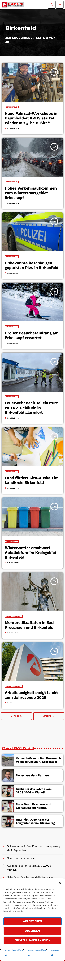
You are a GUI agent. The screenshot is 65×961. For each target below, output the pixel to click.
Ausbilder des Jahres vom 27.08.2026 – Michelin (34, 790)
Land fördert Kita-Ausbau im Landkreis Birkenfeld (32, 480)
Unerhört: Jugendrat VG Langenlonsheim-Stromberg (35, 821)
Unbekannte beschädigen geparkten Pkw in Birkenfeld (31, 265)
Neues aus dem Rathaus (32, 775)
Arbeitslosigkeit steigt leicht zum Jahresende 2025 (31, 695)
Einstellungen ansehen (33, 940)
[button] (60, 882)
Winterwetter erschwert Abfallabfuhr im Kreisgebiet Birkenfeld (30, 552)
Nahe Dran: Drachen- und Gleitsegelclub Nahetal (33, 806)
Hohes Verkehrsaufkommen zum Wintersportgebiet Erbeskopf (31, 193)
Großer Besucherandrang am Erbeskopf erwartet (31, 335)
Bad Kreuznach (13, 616)
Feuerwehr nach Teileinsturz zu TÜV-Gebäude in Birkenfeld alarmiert (31, 408)
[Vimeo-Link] (13, 5)
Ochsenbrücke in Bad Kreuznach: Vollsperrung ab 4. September (39, 760)
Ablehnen (32, 930)
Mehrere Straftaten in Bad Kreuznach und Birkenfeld (29, 625)
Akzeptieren (32, 921)
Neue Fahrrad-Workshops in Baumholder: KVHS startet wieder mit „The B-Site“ (31, 118)
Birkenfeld (11, 107)
